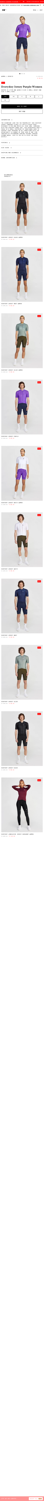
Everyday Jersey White (9, 569)
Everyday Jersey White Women (12, 502)
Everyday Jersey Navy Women (11, 303)
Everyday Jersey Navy (9, 635)
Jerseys (10, 76)
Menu (34, 10)
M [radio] (30, 96)
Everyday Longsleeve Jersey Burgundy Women (17, 834)
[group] (22, 42)
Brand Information (8, 157)
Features (4, 142)
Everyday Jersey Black (9, 768)
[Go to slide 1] (19, 73)
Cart (41, 10)
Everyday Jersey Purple (10, 436)
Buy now (22, 111)
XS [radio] (13, 96)
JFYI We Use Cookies (8, 1498)
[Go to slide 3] (24, 73)
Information (5, 119)
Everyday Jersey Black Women (12, 237)
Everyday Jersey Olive (9, 701)
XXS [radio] (5, 96)
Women (3, 76)
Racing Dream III (26, 5)
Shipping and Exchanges (10, 152)
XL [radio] (5, 100)
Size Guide (5, 147)
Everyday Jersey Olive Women (12, 370)
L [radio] (38, 96)
